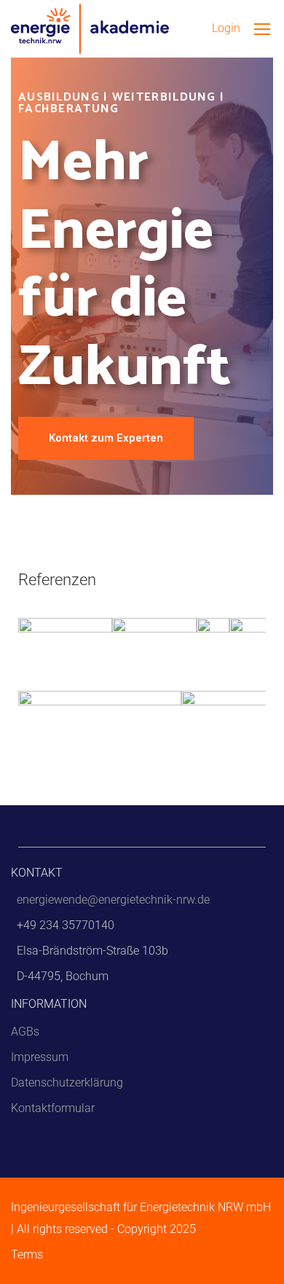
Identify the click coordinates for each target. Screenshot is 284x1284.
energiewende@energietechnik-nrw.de (113, 900)
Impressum (39, 1057)
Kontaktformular (53, 1108)
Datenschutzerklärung (67, 1082)
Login (226, 28)
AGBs (25, 1031)
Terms (27, 1254)
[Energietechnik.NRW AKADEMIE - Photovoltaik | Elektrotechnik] (90, 29)
